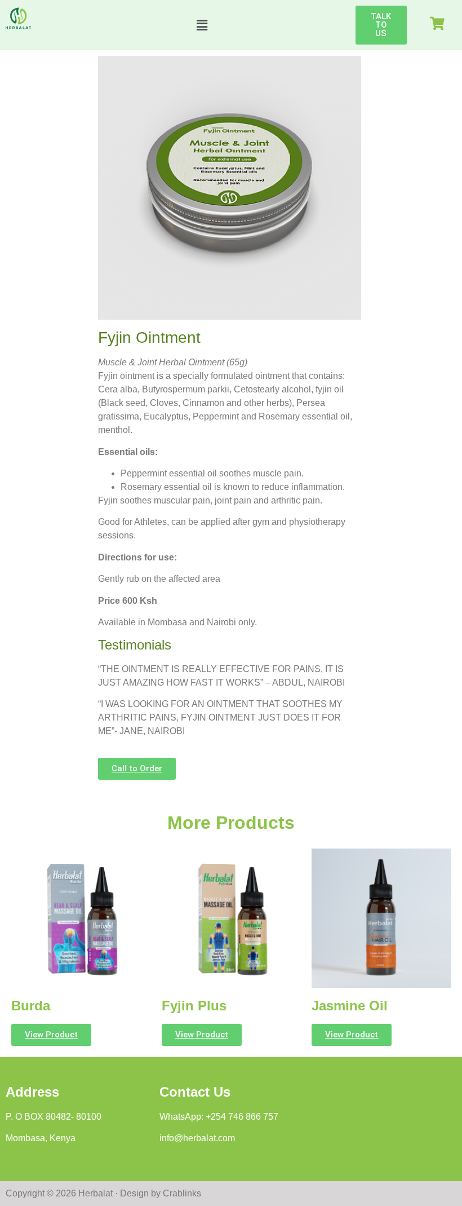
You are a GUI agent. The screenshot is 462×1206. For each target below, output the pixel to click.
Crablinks (182, 1193)
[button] (201, 25)
